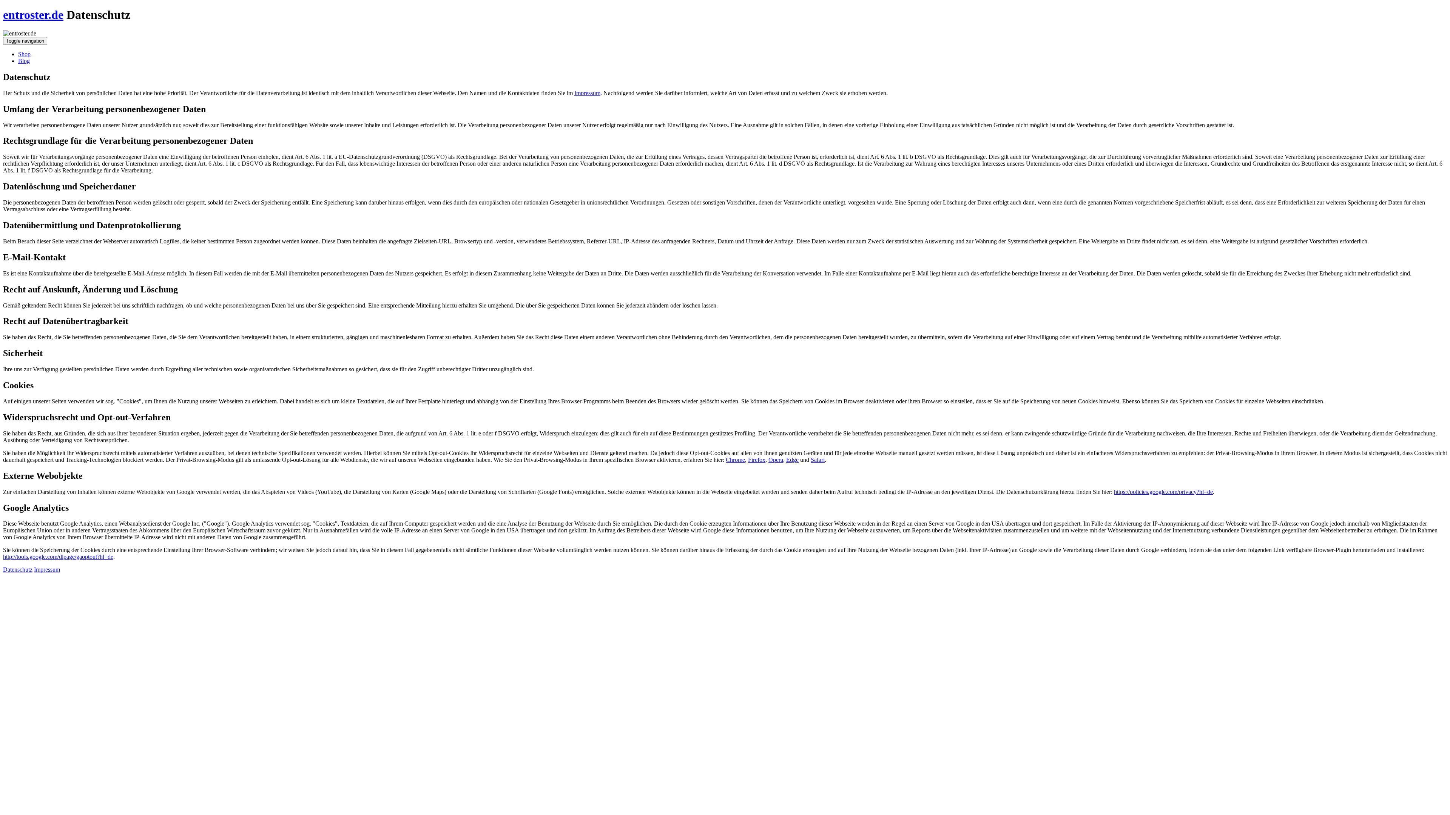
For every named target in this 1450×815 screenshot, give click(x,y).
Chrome (735, 460)
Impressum (587, 93)
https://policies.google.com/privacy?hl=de (1163, 492)
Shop (24, 54)
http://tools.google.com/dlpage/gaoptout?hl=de (58, 557)
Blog (24, 61)
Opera (775, 460)
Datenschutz (17, 569)
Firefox (756, 460)
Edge (792, 460)
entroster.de (33, 15)
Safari (818, 460)
